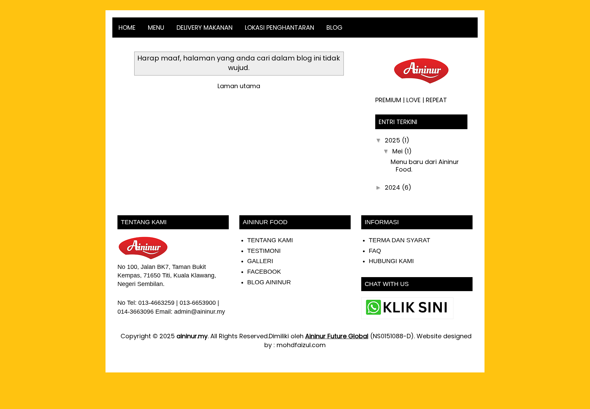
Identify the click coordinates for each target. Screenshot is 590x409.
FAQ (375, 250)
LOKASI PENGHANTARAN (279, 27)
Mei (398, 151)
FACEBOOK (264, 271)
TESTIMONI (264, 250)
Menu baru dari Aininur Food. (425, 166)
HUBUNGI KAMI (391, 261)
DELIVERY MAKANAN (205, 27)
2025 (393, 140)
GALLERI (260, 261)
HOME (127, 27)
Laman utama (238, 86)
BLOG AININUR (269, 282)
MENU (156, 27)
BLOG (334, 27)
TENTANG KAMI (270, 240)
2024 (393, 187)
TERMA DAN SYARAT (399, 240)
